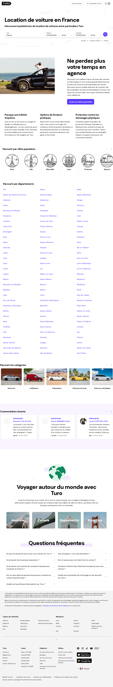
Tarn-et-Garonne (47, 332)
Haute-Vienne (9, 343)
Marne (5, 279)
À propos (6, 652)
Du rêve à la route (46, 658)
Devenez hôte (77, 3)
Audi (57, 620)
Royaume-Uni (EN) (27, 666)
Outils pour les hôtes (65, 658)
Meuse (43, 284)
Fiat (57, 631)
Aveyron (80, 205)
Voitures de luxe (43, 620)
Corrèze (6, 221)
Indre (5, 253)
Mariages (43, 655)
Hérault (43, 248)
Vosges (43, 343)
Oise (5, 295)
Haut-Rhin (81, 306)
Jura (5, 258)
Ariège (80, 200)
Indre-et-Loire (46, 253)
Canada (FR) (25, 660)
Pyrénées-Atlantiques (49, 300)
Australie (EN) (25, 655)
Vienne (80, 337)
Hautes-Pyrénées (84, 300)
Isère (79, 253)
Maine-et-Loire (46, 274)
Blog (96, 648)
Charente (7, 216)
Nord (79, 290)
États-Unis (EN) (26, 652)
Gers (79, 242)
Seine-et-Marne (84, 321)
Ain (4, 189)
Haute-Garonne (47, 242)
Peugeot (76, 623)
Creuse (80, 226)
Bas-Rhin (44, 306)
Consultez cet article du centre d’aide (54, 605)
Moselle (6, 290)
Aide (41, 663)
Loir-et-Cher (82, 258)
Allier (79, 189)
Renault (76, 631)
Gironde (6, 248)
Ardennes (44, 200)
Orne (42, 295)
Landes (43, 258)
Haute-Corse (82, 221)
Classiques (24, 623)
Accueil (83, 40)
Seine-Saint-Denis (11, 353)
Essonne (43, 348)
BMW (57, 623)
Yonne (79, 343)
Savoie (43, 316)
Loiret (5, 269)
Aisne (42, 189)
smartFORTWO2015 (98, 421)
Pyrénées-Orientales (12, 306)
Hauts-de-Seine (84, 348)
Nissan (76, 620)
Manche (80, 274)
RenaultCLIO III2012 (22, 421)
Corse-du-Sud (46, 221)
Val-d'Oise (81, 353)
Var (78, 332)
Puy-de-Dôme (9, 300)
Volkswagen (95, 623)
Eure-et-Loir (45, 237)
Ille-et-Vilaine (83, 248)
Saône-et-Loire (83, 311)
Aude (42, 205)
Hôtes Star (62, 655)
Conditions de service (23, 677)
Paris (5, 321)
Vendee (43, 337)
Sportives (23, 626)
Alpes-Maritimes (84, 195)
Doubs (42, 232)
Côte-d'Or (7, 226)
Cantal (80, 211)
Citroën (58, 626)
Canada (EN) (25, 658)
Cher (79, 216)
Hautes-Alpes (46, 195)
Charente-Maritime (48, 216)
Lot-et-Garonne (84, 269)
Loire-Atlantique (84, 263)
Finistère (80, 237)
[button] (107, 3)
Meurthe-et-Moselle (12, 284)
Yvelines (6, 327)
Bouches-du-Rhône (11, 211)
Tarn (5, 332)
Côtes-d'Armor (46, 226)
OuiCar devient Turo (9, 663)
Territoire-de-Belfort (12, 348)
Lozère (6, 274)
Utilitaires (6, 623)
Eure (5, 237)
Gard (5, 242)
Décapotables (25, 620)
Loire (5, 263)
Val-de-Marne (46, 353)
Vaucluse (7, 337)
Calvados (44, 211)
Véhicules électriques (45, 623)
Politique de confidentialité (42, 677)
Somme (80, 327)
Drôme (80, 232)
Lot (41, 269)
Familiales (23, 629)
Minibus (5, 626)
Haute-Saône (46, 311)
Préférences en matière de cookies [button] (66, 677)
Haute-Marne (46, 279)
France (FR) (25, 663)
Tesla (93, 620)
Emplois (5, 658)
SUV (4, 629)
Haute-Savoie (83, 316)
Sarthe (6, 316)
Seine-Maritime (46, 321)
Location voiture (95, 40)
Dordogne (7, 232)
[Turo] (6, 3)
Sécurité (42, 660)
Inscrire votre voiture (65, 652)
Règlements (7, 655)
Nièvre (43, 290)
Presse (5, 660)
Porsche (76, 626)
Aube (5, 205)
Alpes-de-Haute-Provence (14, 195)
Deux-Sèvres (45, 327)
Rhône (6, 311)
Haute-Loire (45, 263)
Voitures (5, 620)
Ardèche (6, 200)
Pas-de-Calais (83, 295)
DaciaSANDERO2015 (60, 421)
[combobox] (25, 35)
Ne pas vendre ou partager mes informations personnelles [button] (22, 680)
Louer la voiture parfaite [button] (80, 102)
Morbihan (81, 284)
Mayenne (81, 279)
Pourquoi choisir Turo (47, 652)
